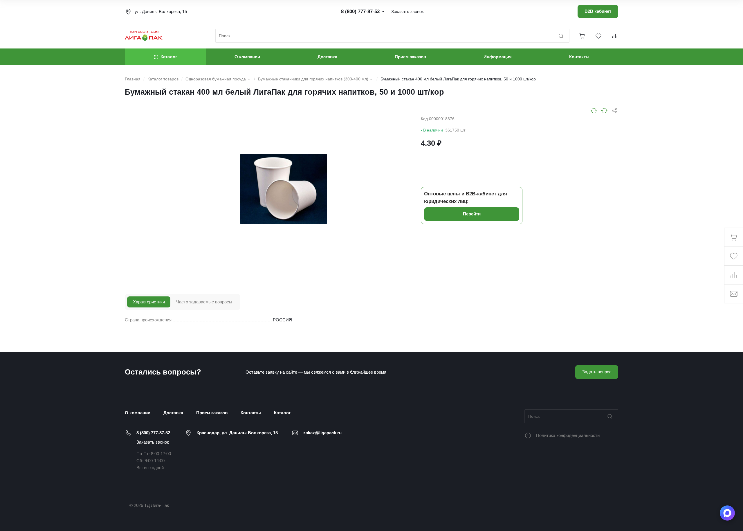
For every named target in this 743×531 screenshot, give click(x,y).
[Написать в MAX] (727, 513)
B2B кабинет (598, 11)
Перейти (472, 213)
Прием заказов (212, 412)
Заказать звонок (152, 442)
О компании (137, 412)
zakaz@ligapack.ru (322, 432)
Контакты (251, 412)
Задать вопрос (597, 371)
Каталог (282, 412)
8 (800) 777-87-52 (153, 432)
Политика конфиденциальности (568, 435)
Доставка (173, 412)
